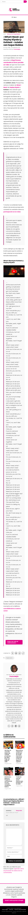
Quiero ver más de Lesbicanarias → (12, 642)
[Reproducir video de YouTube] (14, 271)
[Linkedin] (15, 726)
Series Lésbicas (8, 742)
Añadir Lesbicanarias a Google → (14, 901)
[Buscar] (25, 1)
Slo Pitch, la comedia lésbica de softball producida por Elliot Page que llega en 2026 (8, 756)
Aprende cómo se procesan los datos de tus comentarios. (13, 870)
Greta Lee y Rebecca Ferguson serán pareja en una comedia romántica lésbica (8, 782)
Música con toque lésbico (12, 30)
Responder (19, 810)
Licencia (11, 909)
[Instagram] (12, 726)
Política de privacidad (20, 909)
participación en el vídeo (12, 212)
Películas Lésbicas (7, 769)
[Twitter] (9, 726)
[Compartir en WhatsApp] (19, 653)
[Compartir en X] (12, 653)
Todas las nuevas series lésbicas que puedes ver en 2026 (19, 780)
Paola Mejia (14, 676)
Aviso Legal (5, 909)
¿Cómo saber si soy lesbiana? (14, 908)
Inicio (4, 34)
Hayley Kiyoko (9, 658)
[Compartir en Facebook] (16, 653)
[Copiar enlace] (23, 653)
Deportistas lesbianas (19, 742)
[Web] (19, 726)
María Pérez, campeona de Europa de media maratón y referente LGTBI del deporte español (19, 756)
